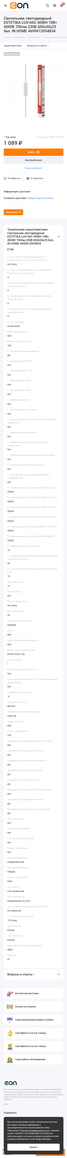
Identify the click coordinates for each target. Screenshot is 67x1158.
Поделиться (12, 212)
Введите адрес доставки (40, 198)
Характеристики (12, 45)
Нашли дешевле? (34, 168)
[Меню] (5, 5)
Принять (33, 1147)
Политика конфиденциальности (34, 1130)
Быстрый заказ (33, 160)
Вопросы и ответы (38, 45)
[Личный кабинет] (54, 5)
